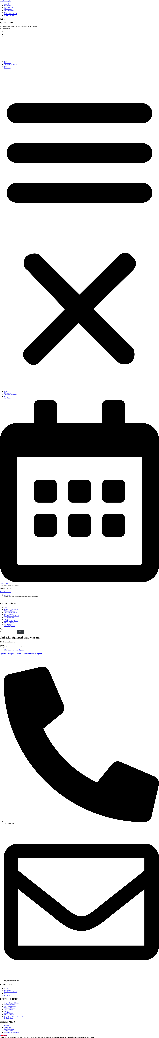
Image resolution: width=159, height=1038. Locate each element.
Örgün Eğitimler (8, 1018)
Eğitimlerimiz (8, 9)
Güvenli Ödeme (8, 1030)
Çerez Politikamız (9, 1029)
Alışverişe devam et (5, 592)
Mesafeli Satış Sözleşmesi (11, 1032)
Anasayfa (6, 4)
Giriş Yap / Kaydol (5, 1)
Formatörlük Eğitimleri (10, 1006)
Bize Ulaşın (7, 68)
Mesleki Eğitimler (9, 1014)
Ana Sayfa (7, 595)
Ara (1, 629)
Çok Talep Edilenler (9, 1008)
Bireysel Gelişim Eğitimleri (11, 1003)
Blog (5, 12)
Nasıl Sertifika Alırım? (10, 14)
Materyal (6, 1011)
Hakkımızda (7, 5)
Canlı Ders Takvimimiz (10, 64)
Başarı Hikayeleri (9, 10)
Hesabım (6, 1025)
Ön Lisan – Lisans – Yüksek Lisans (14, 1016)
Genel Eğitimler (8, 1009)
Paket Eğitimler (8, 1013)
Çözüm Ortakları (8, 7)
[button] (79, 229)
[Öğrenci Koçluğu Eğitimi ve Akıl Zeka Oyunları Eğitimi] (14, 650)
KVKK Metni (8, 1027)
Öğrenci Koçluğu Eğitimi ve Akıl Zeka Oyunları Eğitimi (21, 654)
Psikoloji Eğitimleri (9, 1004)
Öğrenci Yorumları (9, 15)
